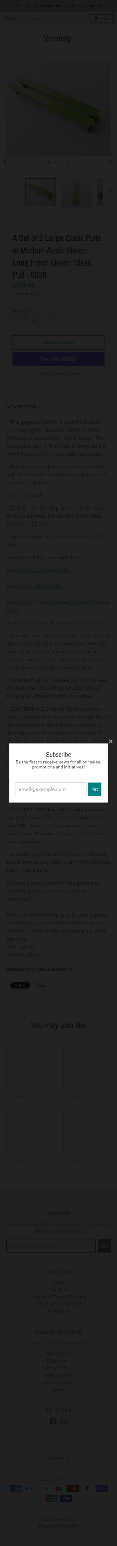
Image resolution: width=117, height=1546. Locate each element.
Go (94, 789)
